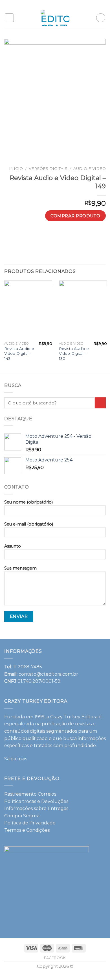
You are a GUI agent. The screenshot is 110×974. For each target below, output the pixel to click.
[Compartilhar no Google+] (80, 236)
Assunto (12, 546)
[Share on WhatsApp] (29, 236)
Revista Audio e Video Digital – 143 (19, 353)
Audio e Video (89, 168)
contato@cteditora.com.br (48, 674)
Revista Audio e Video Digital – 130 (74, 353)
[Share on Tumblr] (101, 236)
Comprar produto (75, 215)
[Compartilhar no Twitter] (50, 236)
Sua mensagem (20, 568)
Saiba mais (15, 758)
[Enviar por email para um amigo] (60, 236)
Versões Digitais (48, 168)
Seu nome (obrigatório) (28, 502)
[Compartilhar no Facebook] (40, 236)
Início (16, 168)
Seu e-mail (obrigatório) (28, 524)
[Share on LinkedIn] (91, 236)
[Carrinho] (100, 17)
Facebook (55, 958)
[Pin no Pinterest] (70, 236)
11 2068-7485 (27, 666)
